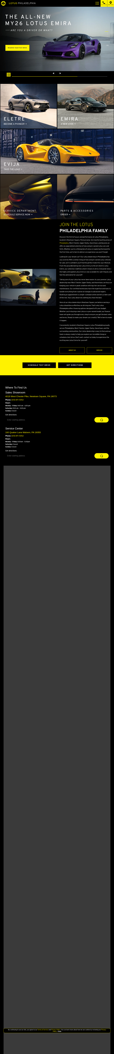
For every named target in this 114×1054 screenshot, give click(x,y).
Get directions (11, 415)
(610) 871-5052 (17, 400)
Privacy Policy (55, 1030)
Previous (53, 73)
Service (99, 350)
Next (60, 73)
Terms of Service (43, 1030)
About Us (72, 350)
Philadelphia (22, 3)
